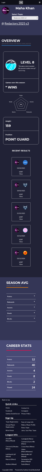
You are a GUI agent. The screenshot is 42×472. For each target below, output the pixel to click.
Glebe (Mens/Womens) (27, 450)
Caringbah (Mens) (27, 439)
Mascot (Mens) (11, 459)
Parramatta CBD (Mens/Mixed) (26, 460)
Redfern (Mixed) (11, 464)
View (21, 174)
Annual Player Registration (10, 426)
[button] (39, 2)
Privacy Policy (25, 414)
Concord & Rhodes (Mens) (12, 448)
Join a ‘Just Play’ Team (28, 430)
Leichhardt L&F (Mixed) (11, 455)
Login (3, 2)
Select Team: (17, 14)
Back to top (6, 400)
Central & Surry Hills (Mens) (28, 443)
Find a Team (25, 428)
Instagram (24, 411)
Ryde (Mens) (25, 464)
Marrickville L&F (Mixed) (26, 455)
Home (8, 408)
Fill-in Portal (10, 430)
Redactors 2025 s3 (17, 23)
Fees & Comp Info (27, 422)
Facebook (9, 411)
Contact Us (25, 408)
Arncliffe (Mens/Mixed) (10, 440)
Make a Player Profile (28, 425)
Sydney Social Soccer (13, 414)
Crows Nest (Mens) (27, 446)
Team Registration (12, 422)
